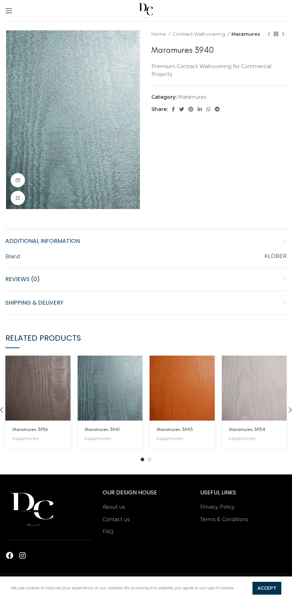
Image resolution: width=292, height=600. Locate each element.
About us (114, 507)
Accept (266, 588)
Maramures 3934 (247, 429)
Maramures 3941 (102, 429)
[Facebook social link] (173, 109)
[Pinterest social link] (190, 109)
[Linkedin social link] (199, 109)
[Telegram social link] (217, 109)
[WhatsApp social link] (208, 109)
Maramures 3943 (175, 429)
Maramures (245, 34)
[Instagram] (22, 555)
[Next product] (283, 34)
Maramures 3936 (30, 429)
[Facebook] (9, 555)
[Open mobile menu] (9, 11)
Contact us (116, 519)
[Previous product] (268, 34)
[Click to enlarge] (18, 198)
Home (159, 34)
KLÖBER (275, 256)
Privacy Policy (217, 507)
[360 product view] (18, 180)
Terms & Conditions (224, 519)
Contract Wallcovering (199, 34)
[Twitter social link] (181, 109)
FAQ (108, 531)
